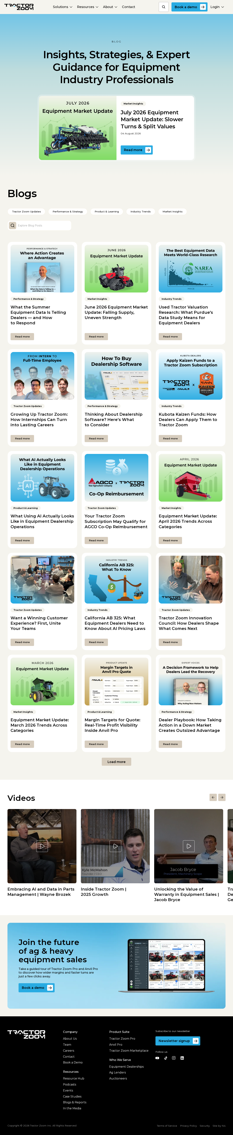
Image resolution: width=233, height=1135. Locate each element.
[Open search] (164, 7)
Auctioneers (118, 1078)
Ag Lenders (117, 1072)
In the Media (72, 1108)
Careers (68, 1050)
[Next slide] (222, 797)
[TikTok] (165, 1058)
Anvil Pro (115, 1044)
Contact (69, 1056)
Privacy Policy (188, 1125)
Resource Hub (73, 1078)
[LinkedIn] (182, 1058)
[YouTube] (157, 1058)
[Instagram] (174, 1058)
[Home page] (18, 7)
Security (205, 1126)
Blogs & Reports (74, 1102)
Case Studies (72, 1096)
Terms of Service (167, 1125)
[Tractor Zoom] (26, 1034)
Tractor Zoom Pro (122, 1038)
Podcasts (69, 1084)
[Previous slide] (213, 797)
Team (67, 1044)
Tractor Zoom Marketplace (129, 1050)
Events (68, 1090)
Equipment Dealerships (126, 1066)
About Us (70, 1038)
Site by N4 (219, 1126)
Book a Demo (73, 1062)
